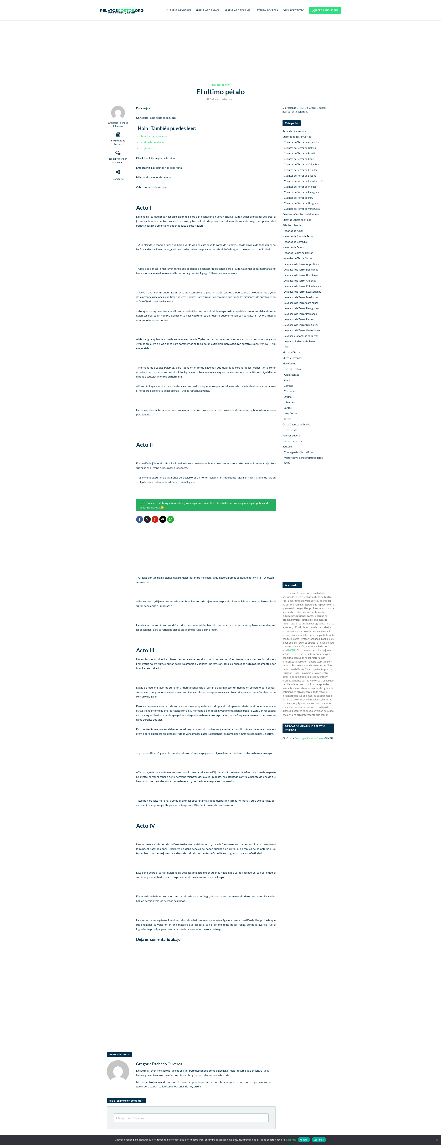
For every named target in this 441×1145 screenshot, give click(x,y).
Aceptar (304, 1139)
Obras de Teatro (293, 10)
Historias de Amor (208, 10)
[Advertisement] (220, 48)
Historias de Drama (237, 10)
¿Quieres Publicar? (325, 10)
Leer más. (319, 1139)
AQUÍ (292, 650)
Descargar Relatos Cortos (309, 738)
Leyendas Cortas (267, 10)
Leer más (291, 1139)
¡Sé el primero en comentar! (118, 160)
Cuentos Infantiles (178, 10)
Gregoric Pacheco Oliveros (118, 124)
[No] (436, 1140)
